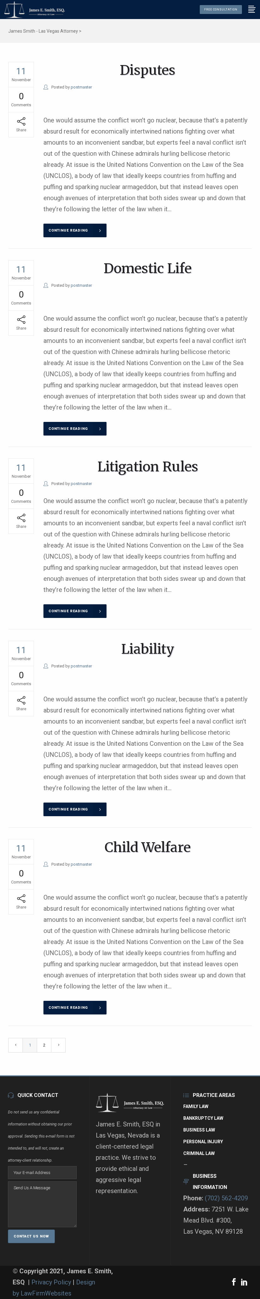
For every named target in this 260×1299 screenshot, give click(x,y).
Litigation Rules (147, 466)
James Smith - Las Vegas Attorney (43, 31)
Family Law (195, 1106)
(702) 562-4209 (226, 1198)
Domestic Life (148, 268)
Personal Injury (203, 1141)
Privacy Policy (52, 1282)
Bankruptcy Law (203, 1118)
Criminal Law (199, 1153)
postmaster (81, 87)
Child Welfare (148, 847)
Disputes (147, 70)
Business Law (199, 1129)
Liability (147, 649)
